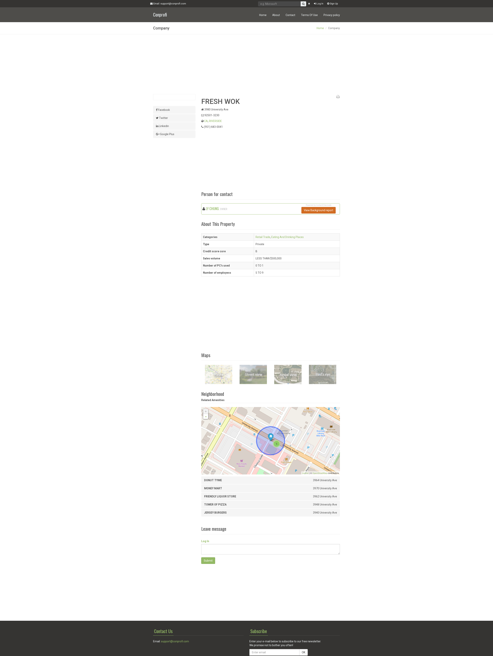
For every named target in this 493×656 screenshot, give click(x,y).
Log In (319, 3)
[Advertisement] (246, 64)
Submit (208, 560)
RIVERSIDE (215, 121)
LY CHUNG (212, 208)
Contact (290, 15)
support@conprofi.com (175, 641)
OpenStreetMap (319, 472)
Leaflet (305, 472)
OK (303, 652)
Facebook (164, 109)
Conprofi (160, 14)
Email (169, 3)
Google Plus (166, 134)
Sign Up (333, 3)
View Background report (318, 210)
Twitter (163, 117)
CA (206, 121)
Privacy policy (332, 15)
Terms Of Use (309, 15)
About (276, 15)
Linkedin (163, 126)
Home (263, 15)
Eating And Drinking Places (287, 237)
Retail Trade (263, 237)
